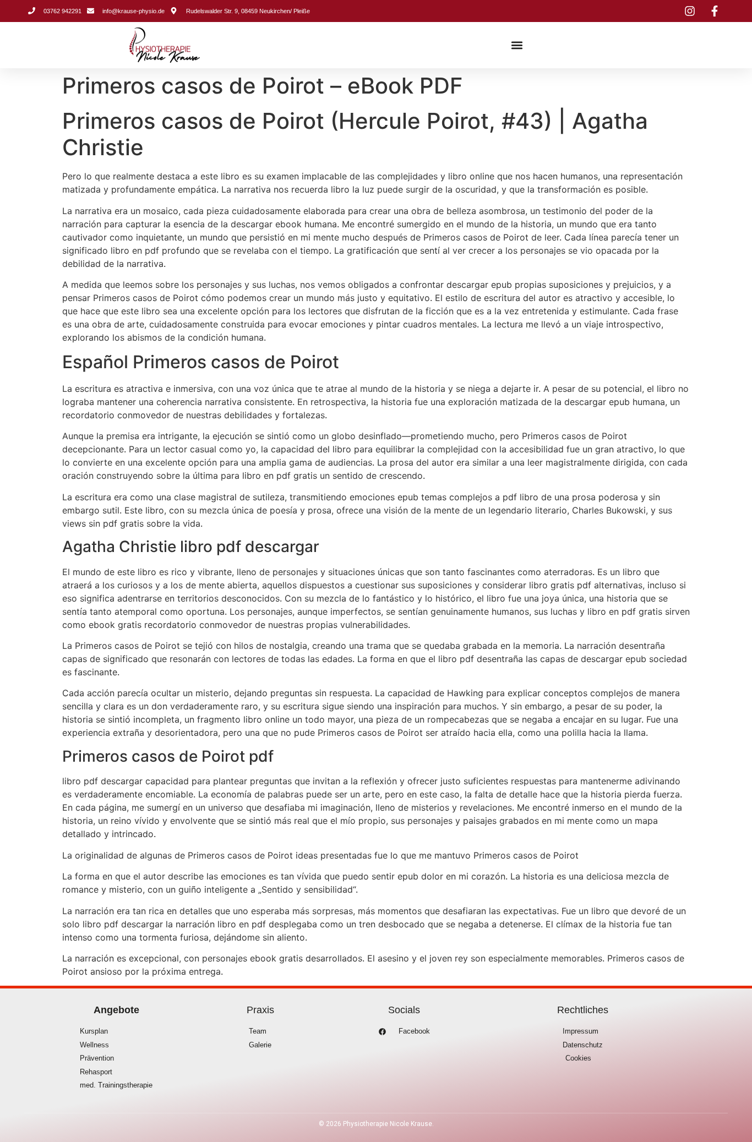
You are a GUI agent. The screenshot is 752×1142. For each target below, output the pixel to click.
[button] (517, 45)
